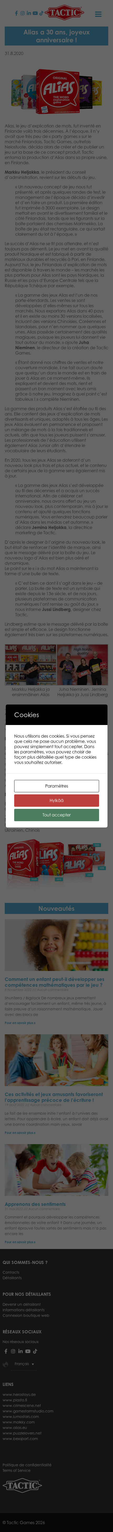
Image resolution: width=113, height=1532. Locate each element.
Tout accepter (57, 815)
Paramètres (56, 786)
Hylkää (57, 800)
